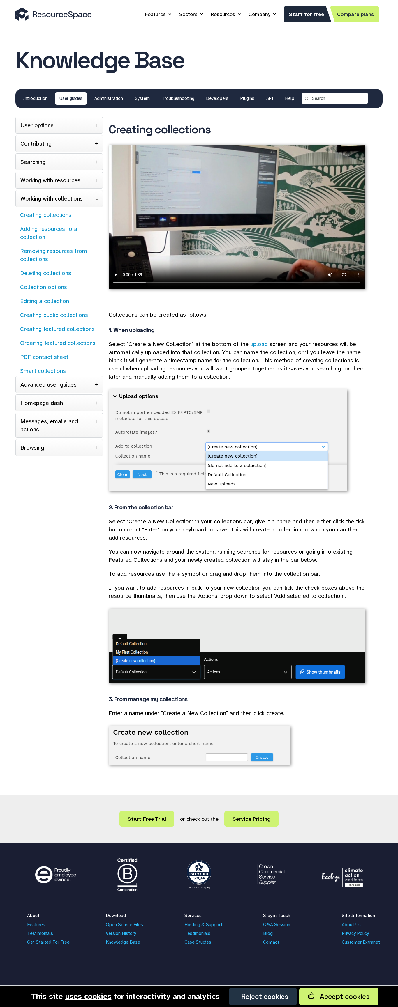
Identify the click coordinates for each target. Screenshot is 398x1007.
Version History (121, 933)
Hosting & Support (203, 924)
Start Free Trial (147, 818)
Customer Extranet (361, 942)
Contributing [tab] (36, 143)
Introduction (35, 98)
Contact (271, 942)
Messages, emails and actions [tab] (49, 425)
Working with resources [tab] (50, 180)
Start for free (306, 14)
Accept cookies (342, 996)
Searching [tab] (32, 162)
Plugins (247, 98)
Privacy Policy (355, 933)
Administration (108, 98)
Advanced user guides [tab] (48, 384)
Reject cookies (263, 996)
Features (155, 14)
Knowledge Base (123, 942)
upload (259, 344)
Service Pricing (251, 818)
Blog (268, 933)
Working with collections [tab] (51, 198)
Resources (223, 14)
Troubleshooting (178, 98)
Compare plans (355, 14)
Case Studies (197, 942)
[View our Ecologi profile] (342, 874)
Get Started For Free (48, 942)
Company (259, 14)
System (142, 98)
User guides (70, 98)
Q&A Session (276, 924)
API (269, 98)
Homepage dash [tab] (41, 403)
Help (289, 98)
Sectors (188, 14)
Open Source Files (124, 924)
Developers (217, 98)
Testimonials (40, 933)
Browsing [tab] (32, 447)
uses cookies (88, 996)
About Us (351, 924)
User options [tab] (37, 125)
